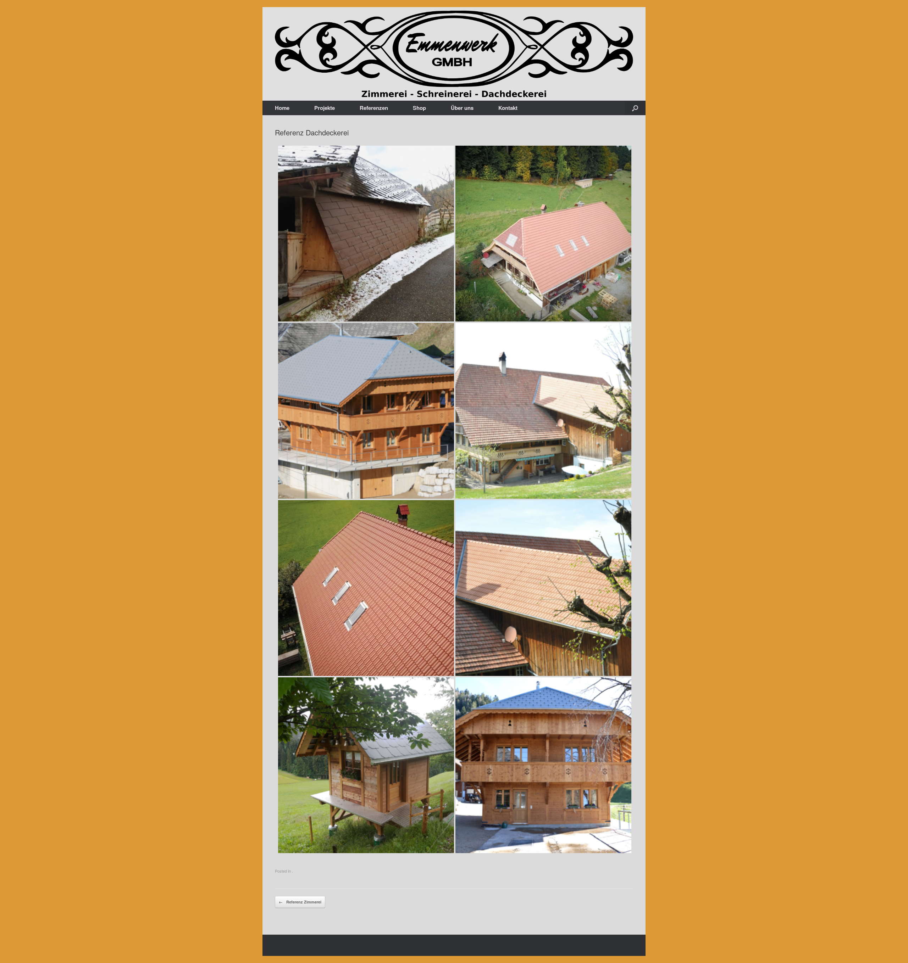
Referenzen (374, 108)
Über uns (462, 108)
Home (282, 108)
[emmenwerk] (454, 54)
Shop (419, 108)
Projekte (324, 108)
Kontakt (507, 108)
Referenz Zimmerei (300, 902)
